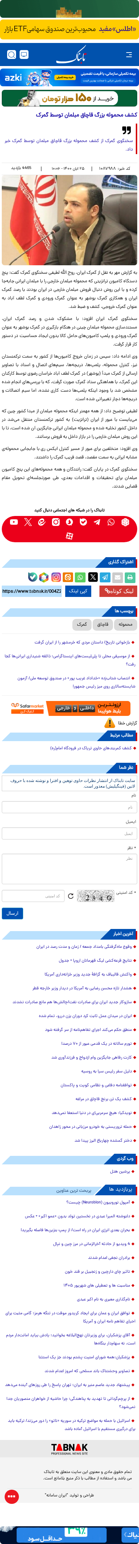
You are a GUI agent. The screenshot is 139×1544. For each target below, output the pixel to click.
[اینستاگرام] (55, 576)
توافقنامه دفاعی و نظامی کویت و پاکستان (96, 1085)
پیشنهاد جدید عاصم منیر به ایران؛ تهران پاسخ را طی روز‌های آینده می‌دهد (67, 1385)
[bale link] (83, 522)
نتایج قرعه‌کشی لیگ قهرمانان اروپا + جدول (95, 961)
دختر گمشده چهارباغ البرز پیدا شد (103, 1141)
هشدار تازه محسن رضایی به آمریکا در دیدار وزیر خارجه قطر (82, 988)
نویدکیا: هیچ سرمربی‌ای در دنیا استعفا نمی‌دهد (92, 1113)
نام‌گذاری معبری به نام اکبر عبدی (103, 1299)
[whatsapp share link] (80, 577)
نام (134, 796)
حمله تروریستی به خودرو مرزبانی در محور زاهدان (90, 1127)
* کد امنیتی (126, 893)
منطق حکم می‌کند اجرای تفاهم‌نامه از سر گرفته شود (88, 1030)
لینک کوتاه (122, 591)
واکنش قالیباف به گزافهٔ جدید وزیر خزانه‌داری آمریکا (88, 975)
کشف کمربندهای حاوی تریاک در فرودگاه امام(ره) (91, 748)
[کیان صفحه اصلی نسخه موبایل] (69, 1535)
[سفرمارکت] (69, 708)
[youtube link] (14, 522)
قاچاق (102, 624)
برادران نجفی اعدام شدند (109, 1258)
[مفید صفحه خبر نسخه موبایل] (69, 29)
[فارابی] (69, 98)
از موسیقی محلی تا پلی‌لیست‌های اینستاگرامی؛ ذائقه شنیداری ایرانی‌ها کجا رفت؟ (70, 660)
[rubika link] (125, 522)
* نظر (131, 848)
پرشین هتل (120, 1172)
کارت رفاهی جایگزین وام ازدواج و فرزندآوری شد (91, 1058)
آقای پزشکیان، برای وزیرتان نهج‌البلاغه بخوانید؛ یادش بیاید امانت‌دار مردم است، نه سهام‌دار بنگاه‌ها (70, 1339)
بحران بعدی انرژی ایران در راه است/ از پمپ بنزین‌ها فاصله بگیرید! (75, 1230)
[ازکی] (69, 77)
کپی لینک (78, 591)
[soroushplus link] (69, 522)
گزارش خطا (127, 723)
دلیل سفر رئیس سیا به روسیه (106, 1072)
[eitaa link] (41, 522)
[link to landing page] (71, 54)
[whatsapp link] (111, 522)
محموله (126, 624)
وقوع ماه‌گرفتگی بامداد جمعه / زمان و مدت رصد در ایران (84, 947)
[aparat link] (69, 536)
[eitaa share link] (67, 577)
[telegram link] (97, 522)
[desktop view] (24, 54)
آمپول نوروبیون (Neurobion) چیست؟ (98, 1203)
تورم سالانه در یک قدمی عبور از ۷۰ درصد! (96, 1044)
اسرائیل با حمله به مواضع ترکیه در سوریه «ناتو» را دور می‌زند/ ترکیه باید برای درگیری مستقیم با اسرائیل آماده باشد (71, 1425)
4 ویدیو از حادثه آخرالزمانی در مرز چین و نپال (91, 1244)
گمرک (82, 624)
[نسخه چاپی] (130, 577)
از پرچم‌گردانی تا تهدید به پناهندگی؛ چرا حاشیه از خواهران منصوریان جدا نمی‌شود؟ (70, 1403)
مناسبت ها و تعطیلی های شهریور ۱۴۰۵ (96, 1286)
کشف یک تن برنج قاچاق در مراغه (104, 1099)
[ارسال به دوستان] (117, 577)
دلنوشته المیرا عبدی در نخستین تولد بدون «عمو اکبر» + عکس (77, 1216)
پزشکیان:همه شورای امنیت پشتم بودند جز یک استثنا (84, 1357)
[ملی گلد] (69, 9)
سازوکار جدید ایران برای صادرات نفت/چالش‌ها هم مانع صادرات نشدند (72, 1002)
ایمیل (131, 822)
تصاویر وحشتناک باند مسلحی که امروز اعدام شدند (87, 1371)
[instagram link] (55, 522)
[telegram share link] (105, 577)
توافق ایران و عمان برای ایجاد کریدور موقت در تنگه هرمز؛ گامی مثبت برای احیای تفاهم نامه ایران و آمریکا (70, 1317)
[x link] (28, 522)
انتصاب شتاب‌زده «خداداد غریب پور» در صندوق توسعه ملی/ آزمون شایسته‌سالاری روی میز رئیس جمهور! (76, 682)
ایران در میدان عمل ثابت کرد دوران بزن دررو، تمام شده (85, 1016)
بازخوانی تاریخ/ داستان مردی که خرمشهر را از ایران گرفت (82, 643)
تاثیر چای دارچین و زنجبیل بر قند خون (97, 1272)
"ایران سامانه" (56, 1496)
